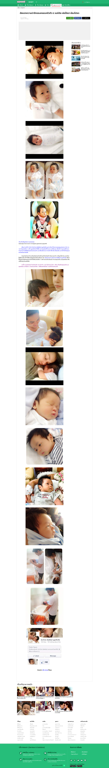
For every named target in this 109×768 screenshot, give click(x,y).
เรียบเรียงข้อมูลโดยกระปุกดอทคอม (26, 242)
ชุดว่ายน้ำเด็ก (83, 738)
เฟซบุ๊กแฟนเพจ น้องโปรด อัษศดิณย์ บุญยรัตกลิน (55, 257)
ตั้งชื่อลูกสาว (19, 727)
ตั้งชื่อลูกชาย (19, 725)
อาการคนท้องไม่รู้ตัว (46, 727)
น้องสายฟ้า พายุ (58, 733)
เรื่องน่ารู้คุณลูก (40, 5)
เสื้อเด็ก (31, 724)
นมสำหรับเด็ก (70, 725)
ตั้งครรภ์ (44, 729)
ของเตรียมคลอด (46, 733)
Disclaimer (85, 752)
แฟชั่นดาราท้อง (83, 736)
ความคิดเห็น (70, 18)
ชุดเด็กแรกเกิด (83, 729)
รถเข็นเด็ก (32, 729)
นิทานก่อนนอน (20, 734)
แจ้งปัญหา (84, 754)
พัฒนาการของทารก (71, 740)
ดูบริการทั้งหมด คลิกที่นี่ (57, 765)
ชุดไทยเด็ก (32, 727)
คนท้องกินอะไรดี (46, 734)
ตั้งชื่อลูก (19, 724)
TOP (106, 765)
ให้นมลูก (69, 738)
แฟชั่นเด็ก (82, 733)
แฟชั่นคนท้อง (83, 724)
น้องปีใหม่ (57, 738)
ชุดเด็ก (81, 727)
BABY (31, 2)
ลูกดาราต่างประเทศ (59, 725)
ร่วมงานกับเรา (74, 754)
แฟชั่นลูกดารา (83, 734)
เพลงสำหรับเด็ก (20, 733)
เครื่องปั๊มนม (32, 733)
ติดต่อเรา (73, 752)
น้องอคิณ (57, 734)
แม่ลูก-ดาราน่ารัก (57, 5)
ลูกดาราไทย (57, 724)
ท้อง (43, 725)
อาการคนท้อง (45, 724)
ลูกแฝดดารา (57, 731)
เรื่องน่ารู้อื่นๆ (67, 5)
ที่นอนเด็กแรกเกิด (33, 725)
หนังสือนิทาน (32, 736)
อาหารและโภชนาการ (72, 734)
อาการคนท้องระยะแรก (47, 736)
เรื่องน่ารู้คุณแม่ (30, 5)
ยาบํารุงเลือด (70, 727)
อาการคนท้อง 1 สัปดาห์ (47, 731)
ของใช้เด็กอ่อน (33, 740)
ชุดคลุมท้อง (82, 731)
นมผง (31, 738)
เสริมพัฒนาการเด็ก (21, 736)
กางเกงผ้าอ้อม (33, 734)
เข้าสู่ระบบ (88, 2)
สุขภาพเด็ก (70, 729)
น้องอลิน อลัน (58, 740)
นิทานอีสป (19, 731)
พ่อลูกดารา (57, 729)
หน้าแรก (21, 5)
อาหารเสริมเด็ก (71, 736)
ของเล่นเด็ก (32, 731)
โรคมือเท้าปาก (71, 724)
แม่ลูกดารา (57, 727)
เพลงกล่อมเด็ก (20, 729)
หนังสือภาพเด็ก (20, 738)
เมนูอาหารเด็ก (20, 740)
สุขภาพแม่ (70, 733)
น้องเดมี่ (56, 736)
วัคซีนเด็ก (70, 731)
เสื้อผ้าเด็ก (82, 725)
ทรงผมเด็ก (82, 740)
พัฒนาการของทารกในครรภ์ (48, 740)
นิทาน (48, 5)
